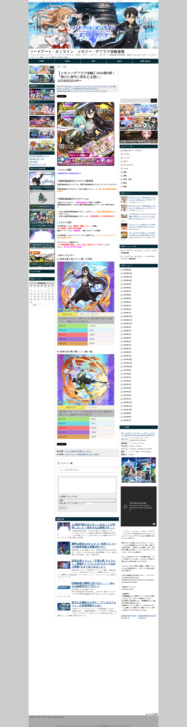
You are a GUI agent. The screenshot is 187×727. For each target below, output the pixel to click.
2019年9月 (127, 284)
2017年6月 (127, 381)
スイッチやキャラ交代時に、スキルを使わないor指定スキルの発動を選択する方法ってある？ (142, 235)
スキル (110, 86)
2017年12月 (127, 359)
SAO (81, 88)
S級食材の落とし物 (36, 159)
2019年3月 (127, 306)
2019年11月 (127, 277)
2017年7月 (127, 377)
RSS (93, 61)
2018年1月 (127, 356)
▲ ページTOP (152, 714)
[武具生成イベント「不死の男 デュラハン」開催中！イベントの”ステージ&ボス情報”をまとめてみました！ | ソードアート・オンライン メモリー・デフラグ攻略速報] (63, 571)
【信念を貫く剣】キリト (91, 88)
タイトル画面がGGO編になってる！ (78, 451)
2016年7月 (127, 420)
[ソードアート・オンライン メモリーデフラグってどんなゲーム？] (139, 115)
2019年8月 (127, 288)
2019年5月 (127, 298)
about (119, 61)
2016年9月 (127, 413)
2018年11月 (127, 320)
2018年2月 (127, 352)
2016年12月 (127, 402)
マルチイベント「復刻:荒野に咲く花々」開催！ (82, 454)
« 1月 (35, 305)
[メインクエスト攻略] (42, 82)
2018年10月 (127, 324)
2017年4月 (127, 388)
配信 (125, 183)
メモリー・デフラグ (100, 91)
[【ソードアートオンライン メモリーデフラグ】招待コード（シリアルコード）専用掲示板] (42, 73)
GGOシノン (68, 88)
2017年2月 (127, 395)
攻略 (125, 176)
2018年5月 (127, 341)
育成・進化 (127, 179)
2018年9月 (127, 327)
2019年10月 (127, 280)
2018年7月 (127, 334)
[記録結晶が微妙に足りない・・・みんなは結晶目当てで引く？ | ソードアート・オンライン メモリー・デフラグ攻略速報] (63, 593)
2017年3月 (127, 392)
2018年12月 (127, 316)
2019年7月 (127, 291)
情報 (114, 86)
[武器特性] (139, 142)
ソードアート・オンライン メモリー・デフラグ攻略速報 (77, 52)
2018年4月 (127, 345)
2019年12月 (127, 273)
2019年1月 (127, 313)
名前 (61, 500)
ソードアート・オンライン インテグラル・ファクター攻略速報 (138, 257)
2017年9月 (127, 370)
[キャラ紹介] (42, 150)
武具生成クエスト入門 (37, 164)
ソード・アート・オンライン (84, 91)
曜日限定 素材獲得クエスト (39, 156)
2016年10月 (127, 410)
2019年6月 (127, 295)
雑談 (125, 186)
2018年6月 (127, 338)
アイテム (84, 86)
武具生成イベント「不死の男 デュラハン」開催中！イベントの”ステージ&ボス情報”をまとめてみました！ (94, 563)
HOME (41, 61)
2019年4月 (127, 302)
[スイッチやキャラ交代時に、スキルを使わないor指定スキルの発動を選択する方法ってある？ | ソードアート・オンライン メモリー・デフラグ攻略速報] (124, 238)
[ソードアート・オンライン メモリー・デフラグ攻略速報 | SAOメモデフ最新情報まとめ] (93, 47)
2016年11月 (127, 406)
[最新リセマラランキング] (139, 129)
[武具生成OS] (42, 138)
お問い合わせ (145, 61)
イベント (90, 86)
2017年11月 (127, 363)
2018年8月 (127, 331)
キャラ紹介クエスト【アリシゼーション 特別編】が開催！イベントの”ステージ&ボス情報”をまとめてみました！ (142, 216)
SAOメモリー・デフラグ (72, 86)
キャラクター (103, 86)
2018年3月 (127, 349)
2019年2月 (127, 309)
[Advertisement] (139, 81)
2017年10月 (127, 367)
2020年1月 (127, 270)
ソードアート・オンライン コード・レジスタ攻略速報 (138, 252)
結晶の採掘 (33, 162)
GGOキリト (60, 88)
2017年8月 (127, 374)
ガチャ (96, 86)
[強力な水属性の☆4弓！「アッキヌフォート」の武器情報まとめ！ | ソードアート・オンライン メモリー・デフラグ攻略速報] (63, 612)
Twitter (67, 61)
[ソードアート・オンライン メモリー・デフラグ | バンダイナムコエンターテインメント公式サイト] (138, 435)
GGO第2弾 (76, 88)
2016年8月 (127, 417)
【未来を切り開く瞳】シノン (66, 91)
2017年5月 (127, 384)
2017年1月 (127, 399)
